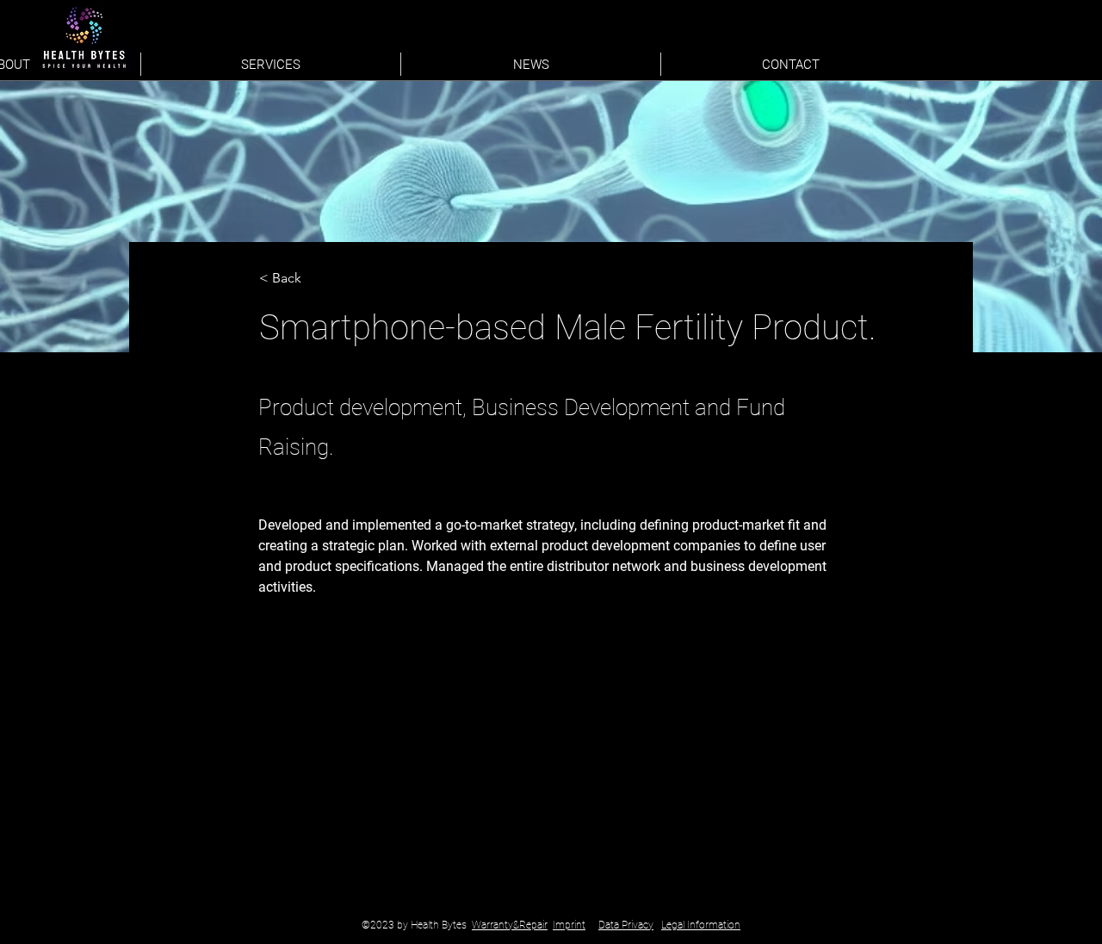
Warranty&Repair (510, 925)
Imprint (569, 925)
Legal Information (700, 925)
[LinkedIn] (867, 61)
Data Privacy (625, 925)
